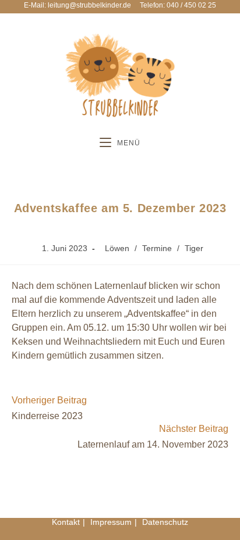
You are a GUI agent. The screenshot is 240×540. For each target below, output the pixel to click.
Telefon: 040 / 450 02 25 (178, 5)
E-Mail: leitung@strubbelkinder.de (77, 5)
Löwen (117, 248)
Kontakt (66, 522)
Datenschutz (165, 522)
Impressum (111, 522)
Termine (157, 248)
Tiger (194, 248)
